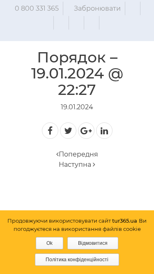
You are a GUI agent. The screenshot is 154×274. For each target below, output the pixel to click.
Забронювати (97, 8)
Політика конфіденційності (77, 259)
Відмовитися (93, 243)
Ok (49, 243)
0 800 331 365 (37, 8)
